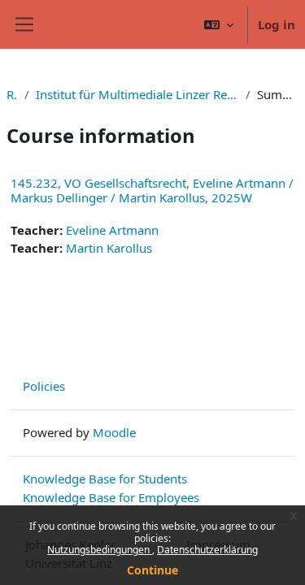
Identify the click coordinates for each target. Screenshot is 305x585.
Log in (276, 24)
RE (12, 94)
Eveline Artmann (112, 230)
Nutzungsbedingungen (99, 550)
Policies (44, 386)
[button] (219, 24)
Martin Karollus (109, 248)
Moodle (114, 432)
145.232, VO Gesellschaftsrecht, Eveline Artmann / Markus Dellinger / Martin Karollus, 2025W (152, 190)
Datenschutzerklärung (207, 550)
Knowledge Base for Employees (111, 497)
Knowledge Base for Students (105, 478)
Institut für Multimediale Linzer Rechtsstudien (137, 94)
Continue (152, 570)
